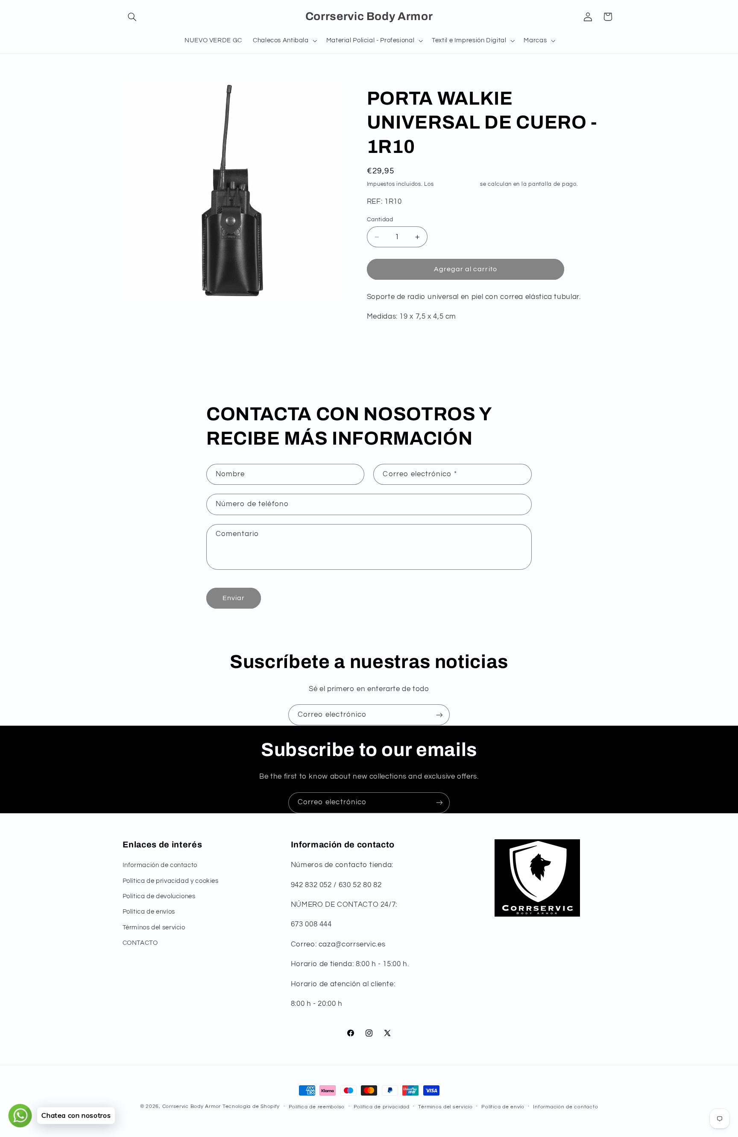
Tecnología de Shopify (251, 1106)
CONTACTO (140, 943)
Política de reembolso (317, 1107)
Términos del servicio (154, 927)
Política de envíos (149, 912)
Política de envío (502, 1107)
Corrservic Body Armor (191, 1106)
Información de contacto (160, 865)
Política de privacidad (382, 1107)
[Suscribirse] (439, 714)
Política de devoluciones (159, 896)
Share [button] (384, 344)
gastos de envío (456, 184)
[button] (132, 16)
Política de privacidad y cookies (171, 881)
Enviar (234, 598)
